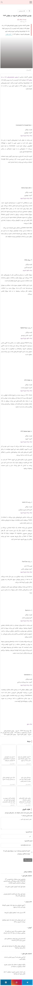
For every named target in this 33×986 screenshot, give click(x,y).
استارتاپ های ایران (27, 876)
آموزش (30, 928)
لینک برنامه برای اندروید (26, 136)
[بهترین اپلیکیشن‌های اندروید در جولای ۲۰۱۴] (16, 52)
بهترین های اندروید (21, 734)
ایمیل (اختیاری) (28, 841)
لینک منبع (29, 724)
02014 (21, 731)
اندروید (17, 731)
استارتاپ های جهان (27, 954)
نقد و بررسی (22, 11)
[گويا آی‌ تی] (16, 3)
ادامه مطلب (9, 34)
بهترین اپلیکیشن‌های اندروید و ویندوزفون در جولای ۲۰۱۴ (17, 732)
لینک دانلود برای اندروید (26, 338)
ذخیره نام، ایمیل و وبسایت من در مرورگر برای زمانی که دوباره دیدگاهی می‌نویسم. (16, 852)
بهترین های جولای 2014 (10, 734)
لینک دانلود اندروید (27, 270)
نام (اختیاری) (29, 832)
